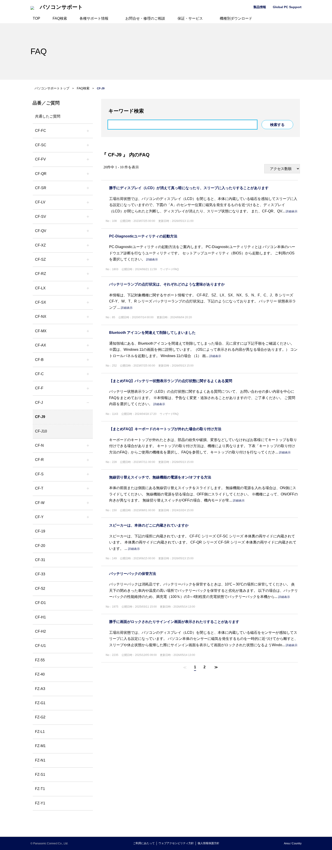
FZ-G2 (40, 717)
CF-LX (40, 288)
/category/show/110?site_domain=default (88, 173)
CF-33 (40, 574)
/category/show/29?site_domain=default (88, 202)
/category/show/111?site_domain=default (88, 245)
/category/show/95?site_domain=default (88, 502)
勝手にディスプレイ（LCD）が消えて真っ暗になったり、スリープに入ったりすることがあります (189, 188)
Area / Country (293, 843)
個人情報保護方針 (208, 843)
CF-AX (40, 345)
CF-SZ (40, 259)
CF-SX (40, 302)
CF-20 (40, 546)
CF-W (39, 503)
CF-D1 (40, 603)
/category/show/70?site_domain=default (88, 474)
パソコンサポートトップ (52, 88)
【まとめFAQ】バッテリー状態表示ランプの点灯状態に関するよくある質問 (170, 381)
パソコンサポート (61, 7)
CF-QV (40, 231)
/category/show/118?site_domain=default (88, 145)
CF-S (39, 474)
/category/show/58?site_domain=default (88, 230)
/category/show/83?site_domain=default (88, 302)
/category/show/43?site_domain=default (88, 345)
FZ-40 (40, 674)
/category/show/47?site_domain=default (88, 402)
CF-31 (40, 560)
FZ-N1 (40, 760)
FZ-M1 (40, 746)
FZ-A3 (40, 689)
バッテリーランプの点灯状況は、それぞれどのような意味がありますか (167, 284)
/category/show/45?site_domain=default (88, 374)
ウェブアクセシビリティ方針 (176, 843)
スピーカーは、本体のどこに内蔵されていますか (149, 525)
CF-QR (41, 174)
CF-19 (40, 531)
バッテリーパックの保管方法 (132, 574)
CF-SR (40, 188)
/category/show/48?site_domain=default (88, 445)
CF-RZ (40, 274)
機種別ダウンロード (236, 18)
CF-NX (40, 316)
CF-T (39, 488)
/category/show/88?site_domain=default (88, 259)
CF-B (39, 360)
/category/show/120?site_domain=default (88, 130)
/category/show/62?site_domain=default (88, 459)
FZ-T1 (40, 789)
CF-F (39, 388)
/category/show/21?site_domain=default (88, 159)
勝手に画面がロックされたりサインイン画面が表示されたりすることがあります (174, 622)
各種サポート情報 (93, 18)
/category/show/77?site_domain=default (88, 216)
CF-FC (40, 130)
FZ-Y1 (40, 803)
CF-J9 (40, 417)
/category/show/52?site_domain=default (88, 316)
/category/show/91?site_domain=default (88, 488)
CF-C (39, 374)
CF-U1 (40, 646)
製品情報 (259, 7)
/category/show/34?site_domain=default (88, 288)
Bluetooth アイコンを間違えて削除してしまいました (152, 332)
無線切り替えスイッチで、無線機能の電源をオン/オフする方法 (160, 477)
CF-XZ (40, 245)
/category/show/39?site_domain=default (88, 331)
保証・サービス (190, 18)
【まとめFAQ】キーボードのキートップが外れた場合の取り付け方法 (165, 429)
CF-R (39, 460)
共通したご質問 (47, 116)
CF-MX (41, 331)
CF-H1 (40, 617)
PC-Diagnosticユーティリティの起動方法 (143, 236)
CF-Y (39, 517)
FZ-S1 (40, 774)
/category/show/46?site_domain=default (88, 388)
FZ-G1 (40, 703)
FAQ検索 (60, 18)
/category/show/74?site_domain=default (88, 188)
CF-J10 (41, 431)
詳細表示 (291, 211)
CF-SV (40, 216)
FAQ (38, 51)
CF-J (39, 402)
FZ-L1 (40, 732)
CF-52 (40, 588)
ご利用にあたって (144, 843)
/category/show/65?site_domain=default (88, 273)
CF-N (39, 445)
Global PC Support (287, 7)
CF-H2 (40, 631)
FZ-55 (40, 660)
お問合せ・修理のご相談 (145, 18)
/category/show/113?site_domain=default (88, 517)
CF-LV (40, 202)
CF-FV (40, 159)
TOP (36, 18)
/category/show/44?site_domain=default (88, 359)
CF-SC (40, 145)
